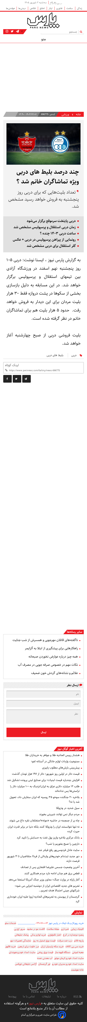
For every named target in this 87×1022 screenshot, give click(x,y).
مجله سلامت (53, 929)
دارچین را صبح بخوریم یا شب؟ (63, 844)
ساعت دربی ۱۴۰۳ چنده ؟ (58, 233)
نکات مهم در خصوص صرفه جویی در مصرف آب (48, 664)
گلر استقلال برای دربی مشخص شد (51, 246)
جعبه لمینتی (78, 952)
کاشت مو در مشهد (36, 929)
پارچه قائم (79, 941)
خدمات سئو (10, 923)
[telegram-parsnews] (17, 31)
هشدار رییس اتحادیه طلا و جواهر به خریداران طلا (52, 755)
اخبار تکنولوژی (54, 935)
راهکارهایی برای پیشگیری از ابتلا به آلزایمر (51, 648)
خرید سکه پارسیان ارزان (52, 946)
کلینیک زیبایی (77, 929)
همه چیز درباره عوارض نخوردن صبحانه (53, 656)
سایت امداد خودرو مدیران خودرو (68, 964)
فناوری (59, 8)
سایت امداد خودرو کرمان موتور (69, 958)
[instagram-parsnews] (7, 31)
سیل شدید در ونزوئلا (68, 808)
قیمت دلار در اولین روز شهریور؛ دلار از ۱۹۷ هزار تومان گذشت (46, 774)
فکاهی (33, 8)
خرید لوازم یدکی (38, 935)
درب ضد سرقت (64, 941)
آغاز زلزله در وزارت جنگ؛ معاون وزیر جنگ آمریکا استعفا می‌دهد (44, 879)
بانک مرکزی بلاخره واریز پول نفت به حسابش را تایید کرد (48, 837)
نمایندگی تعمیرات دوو (20, 941)
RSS (76, 997)
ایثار (51, 8)
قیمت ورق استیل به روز (44, 941)
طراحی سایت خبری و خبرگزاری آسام (39, 1015)
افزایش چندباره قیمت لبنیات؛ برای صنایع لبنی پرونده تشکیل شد (43, 780)
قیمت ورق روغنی (45, 952)
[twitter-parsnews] (11, 31)
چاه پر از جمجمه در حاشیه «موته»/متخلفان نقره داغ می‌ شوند (44, 820)
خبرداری (65, 929)
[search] (82, 31)
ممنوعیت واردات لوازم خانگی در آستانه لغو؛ (55, 761)
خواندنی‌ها (10, 8)
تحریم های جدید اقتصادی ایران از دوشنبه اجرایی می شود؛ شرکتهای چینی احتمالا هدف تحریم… (47, 888)
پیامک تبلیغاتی (22, 935)
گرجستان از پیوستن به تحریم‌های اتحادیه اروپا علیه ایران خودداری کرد (43, 899)
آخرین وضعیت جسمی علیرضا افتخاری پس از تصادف (50, 867)
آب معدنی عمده (44, 958)
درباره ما (61, 996)
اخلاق (42, 8)
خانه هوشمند (77, 970)
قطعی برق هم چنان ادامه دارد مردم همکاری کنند (52, 873)
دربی (73, 355)
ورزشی (65, 114)
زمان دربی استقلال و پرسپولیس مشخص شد (45, 227)
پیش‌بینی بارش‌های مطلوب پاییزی (61, 767)
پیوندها (12, 996)
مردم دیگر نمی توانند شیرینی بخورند (59, 814)
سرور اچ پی (19, 929)
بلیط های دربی (55, 355)
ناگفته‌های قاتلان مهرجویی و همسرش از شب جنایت (45, 640)
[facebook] (7, 379)
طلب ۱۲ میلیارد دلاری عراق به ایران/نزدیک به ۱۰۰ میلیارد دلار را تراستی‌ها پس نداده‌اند (45, 788)
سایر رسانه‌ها (74, 632)
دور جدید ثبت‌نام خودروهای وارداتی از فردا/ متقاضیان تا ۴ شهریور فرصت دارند (43, 858)
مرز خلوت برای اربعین (28, 946)
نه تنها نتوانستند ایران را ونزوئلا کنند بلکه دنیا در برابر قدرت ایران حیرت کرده (44, 829)
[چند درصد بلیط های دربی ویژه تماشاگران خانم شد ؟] (26, 379)
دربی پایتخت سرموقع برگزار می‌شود (51, 221)
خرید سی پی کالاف (74, 946)
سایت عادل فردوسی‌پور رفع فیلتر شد (59, 850)
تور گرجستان (44, 964)
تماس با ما (29, 996)
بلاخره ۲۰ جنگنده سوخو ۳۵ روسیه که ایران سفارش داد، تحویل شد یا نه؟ (45, 799)
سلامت (69, 8)
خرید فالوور (10, 946)
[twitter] (17, 379)
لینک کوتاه (12, 365)
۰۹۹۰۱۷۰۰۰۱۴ (42, 923)
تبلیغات (46, 996)
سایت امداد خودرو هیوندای (22, 952)
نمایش (78, 912)
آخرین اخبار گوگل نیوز (69, 749)
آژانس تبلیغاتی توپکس (26, 964)
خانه (78, 114)
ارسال (43, 732)
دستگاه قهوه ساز (62, 952)
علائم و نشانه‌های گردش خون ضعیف (54, 673)
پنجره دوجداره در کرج (73, 935)
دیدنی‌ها (22, 8)
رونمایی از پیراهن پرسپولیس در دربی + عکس (44, 239)
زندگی (79, 8)
